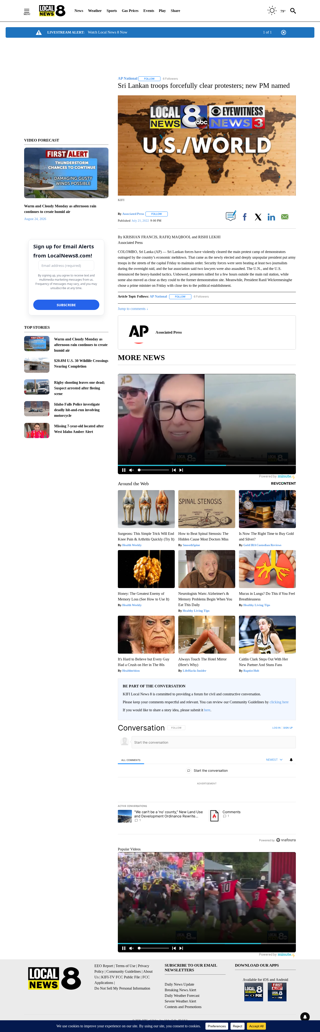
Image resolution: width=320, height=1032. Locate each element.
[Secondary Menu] (30, 11)
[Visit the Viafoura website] (286, 840)
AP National (158, 296)
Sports (112, 11)
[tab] (131, 760)
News (78, 11)
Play (162, 11)
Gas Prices (130, 11)
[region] (207, 784)
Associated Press (133, 214)
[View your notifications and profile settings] (291, 759)
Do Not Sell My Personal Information (122, 988)
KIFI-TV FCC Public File (120, 977)
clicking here (279, 702)
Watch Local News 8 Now (107, 32)
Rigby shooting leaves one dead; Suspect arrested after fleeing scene (79, 388)
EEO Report (103, 966)
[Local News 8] (52, 10)
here (207, 710)
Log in (276, 727)
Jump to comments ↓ (133, 309)
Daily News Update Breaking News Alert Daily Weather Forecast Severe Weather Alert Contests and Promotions (183, 995)
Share (175, 11)
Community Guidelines (123, 971)
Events (148, 11)
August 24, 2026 (35, 219)
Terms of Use (125, 966)
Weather (95, 11)
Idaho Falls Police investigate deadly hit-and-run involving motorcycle (77, 409)
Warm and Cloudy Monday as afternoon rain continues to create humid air (81, 344)
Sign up (288, 727)
